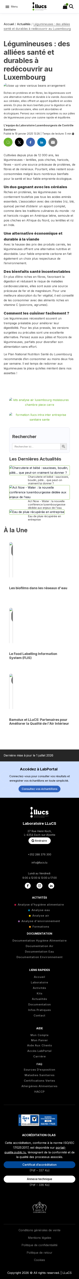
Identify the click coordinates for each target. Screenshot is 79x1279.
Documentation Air (39, 946)
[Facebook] (30, 142)
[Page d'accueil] (40, 6)
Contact (39, 1015)
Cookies (39, 1260)
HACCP (39, 1091)
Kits (39, 993)
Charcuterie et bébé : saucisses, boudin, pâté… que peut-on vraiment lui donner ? (48, 480)
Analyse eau (41, 910)
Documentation (39, 1004)
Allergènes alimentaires (39, 1086)
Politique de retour (39, 1252)
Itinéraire (41, 840)
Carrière (39, 1056)
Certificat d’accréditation (39, 1164)
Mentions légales (39, 1238)
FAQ (39, 1064)
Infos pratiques (39, 1010)
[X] (19, 142)
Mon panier (39, 1040)
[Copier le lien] (8, 142)
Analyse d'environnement (41, 921)
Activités (39, 988)
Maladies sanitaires (40, 1075)
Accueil (9, 24)
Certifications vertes (39, 1080)
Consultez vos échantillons (39, 789)
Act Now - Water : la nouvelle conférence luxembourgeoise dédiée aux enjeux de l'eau (46, 504)
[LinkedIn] (41, 142)
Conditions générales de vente (39, 1230)
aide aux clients (39, 1045)
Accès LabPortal (39, 1051)
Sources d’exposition (39, 1069)
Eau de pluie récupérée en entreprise (44, 517)
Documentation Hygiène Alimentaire (39, 940)
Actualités (23, 24)
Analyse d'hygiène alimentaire (41, 904)
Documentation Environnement (40, 957)
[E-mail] (53, 142)
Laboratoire (39, 982)
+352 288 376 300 (39, 854)
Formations (41, 926)
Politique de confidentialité (39, 1245)
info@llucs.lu (39, 862)
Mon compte (39, 1035)
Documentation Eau (39, 951)
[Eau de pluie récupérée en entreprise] (36, 512)
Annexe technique (39, 1179)
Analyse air (40, 915)
